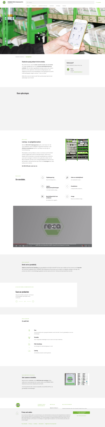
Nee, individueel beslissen (81, 415)
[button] (17, 301)
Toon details (24, 423)
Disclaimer (41, 423)
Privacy (30, 423)
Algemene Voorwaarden (50, 423)
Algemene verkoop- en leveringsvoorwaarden (54, 408)
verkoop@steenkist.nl (78, 71)
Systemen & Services (20, 56)
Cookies (35, 423)
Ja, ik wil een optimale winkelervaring (81, 413)
